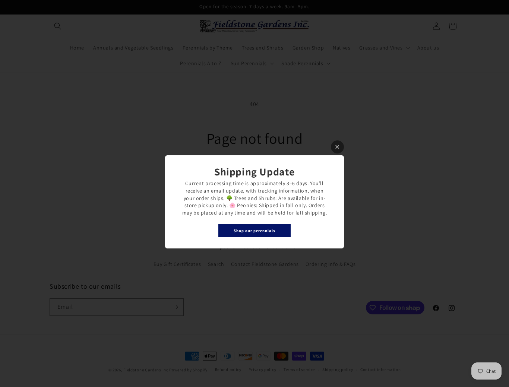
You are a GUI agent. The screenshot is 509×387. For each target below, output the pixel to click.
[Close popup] (337, 146)
